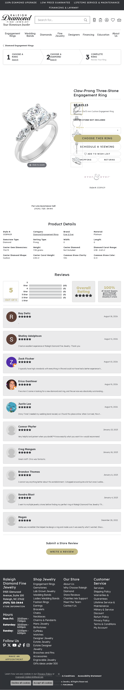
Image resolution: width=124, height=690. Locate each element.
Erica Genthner (27, 381)
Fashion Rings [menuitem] (41, 602)
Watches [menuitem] (38, 634)
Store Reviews (72, 594)
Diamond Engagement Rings (19, 45)
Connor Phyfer (27, 426)
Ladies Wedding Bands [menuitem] (46, 598)
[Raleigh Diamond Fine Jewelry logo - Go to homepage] (17, 20)
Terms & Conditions (105, 624)
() (65, 285)
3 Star (25, 294)
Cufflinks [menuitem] (38, 630)
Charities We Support (76, 598)
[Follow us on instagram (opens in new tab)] (28, 645)
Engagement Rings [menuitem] (44, 583)
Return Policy (101, 616)
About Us (115, 35)
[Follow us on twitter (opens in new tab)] (9, 645)
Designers (74, 34)
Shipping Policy (102, 591)
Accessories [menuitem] (40, 656)
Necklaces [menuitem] (39, 616)
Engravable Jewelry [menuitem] (44, 659)
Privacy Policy (101, 620)
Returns (109, 160)
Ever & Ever (69, 234)
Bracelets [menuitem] (38, 609)
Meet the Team (72, 602)
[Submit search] (86, 19)
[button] (107, 20)
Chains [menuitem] (37, 612)
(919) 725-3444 (43, 208)
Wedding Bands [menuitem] (42, 594)
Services (99, 587)
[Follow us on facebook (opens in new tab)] (24, 645)
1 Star (25, 300)
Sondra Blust (26, 494)
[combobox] (59, 19)
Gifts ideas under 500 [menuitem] (45, 663)
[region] (37, 135)
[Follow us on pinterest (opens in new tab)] (4, 645)
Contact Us (70, 605)
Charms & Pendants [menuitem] (44, 620)
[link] (20, 2)
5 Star (25, 284)
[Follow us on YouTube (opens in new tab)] (14, 645)
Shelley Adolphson (30, 335)
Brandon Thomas (29, 471)
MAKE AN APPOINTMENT (14, 657)
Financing (88, 34)
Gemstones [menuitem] (40, 587)
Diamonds (46, 34)
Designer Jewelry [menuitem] (43, 638)
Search (15, 60)
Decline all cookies (20, 683)
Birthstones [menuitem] (39, 627)
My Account (100, 627)
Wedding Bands (30, 35)
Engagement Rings (12, 35)
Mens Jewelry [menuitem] (41, 623)
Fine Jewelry (60, 35)
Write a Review (62, 551)
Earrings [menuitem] (38, 605)
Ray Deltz (24, 313)
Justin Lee (24, 403)
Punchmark (68, 685)
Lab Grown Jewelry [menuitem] (44, 591)
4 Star (25, 290)
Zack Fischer (26, 358)
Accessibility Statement (89, 676)
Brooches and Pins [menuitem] (43, 652)
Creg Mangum (27, 449)
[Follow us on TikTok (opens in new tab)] (19, 645)
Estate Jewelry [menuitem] (41, 641)
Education (103, 34)
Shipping (86, 160)
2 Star (25, 297)
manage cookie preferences (29, 677)
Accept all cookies (43, 683)
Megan (22, 517)
